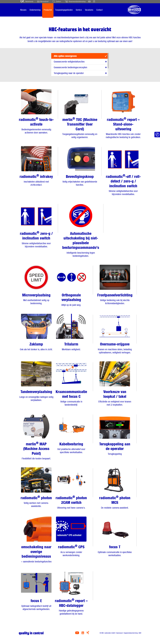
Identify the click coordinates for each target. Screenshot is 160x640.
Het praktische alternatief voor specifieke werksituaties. (71, 448)
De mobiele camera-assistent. (114, 502)
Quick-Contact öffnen (157, 134)
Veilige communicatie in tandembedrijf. (71, 397)
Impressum (119, 633)
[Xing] (87, 633)
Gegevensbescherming (131, 633)
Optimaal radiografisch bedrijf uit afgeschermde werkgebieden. (36, 604)
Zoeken (58, 1)
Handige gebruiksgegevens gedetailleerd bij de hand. (71, 606)
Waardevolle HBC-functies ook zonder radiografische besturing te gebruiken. (123, 128)
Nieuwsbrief (44, 1)
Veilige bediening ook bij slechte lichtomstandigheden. (114, 299)
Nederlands (29, 1)
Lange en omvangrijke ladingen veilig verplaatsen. (36, 395)
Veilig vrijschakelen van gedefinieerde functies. (79, 180)
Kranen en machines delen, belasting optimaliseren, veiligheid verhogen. (115, 348)
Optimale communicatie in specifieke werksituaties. (115, 551)
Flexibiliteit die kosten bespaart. (36, 450)
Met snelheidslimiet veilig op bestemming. (36, 299)
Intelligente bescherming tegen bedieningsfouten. (80, 244)
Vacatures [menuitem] (89, 10)
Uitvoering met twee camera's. (71, 502)
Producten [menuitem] (48, 10)
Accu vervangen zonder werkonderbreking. (71, 550)
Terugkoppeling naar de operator (69, 73)
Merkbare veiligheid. (71, 346)
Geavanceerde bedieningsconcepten (70, 67)
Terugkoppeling (114, 448)
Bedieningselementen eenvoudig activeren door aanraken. (36, 125)
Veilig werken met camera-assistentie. (36, 501)
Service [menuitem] (79, 10)
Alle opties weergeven (65, 55)
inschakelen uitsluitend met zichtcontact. (36, 179)
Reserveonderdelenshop (77, 1)
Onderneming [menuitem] (35, 10)
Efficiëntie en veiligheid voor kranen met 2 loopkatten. (114, 397)
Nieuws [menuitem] (23, 10)
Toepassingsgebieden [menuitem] (64, 10)
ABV (140, 633)
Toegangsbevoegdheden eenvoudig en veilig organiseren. (79, 128)
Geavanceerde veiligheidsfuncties (69, 61)
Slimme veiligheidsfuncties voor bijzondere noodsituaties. (123, 184)
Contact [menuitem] (99, 10)
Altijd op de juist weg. (71, 299)
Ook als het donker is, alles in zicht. (36, 346)
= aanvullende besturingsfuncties (36, 554)
